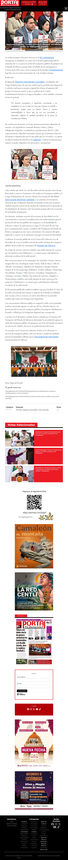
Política (24, 822)
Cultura (34, 831)
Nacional (9, 409)
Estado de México (46, 245)
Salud (24, 843)
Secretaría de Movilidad (46, 336)
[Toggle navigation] (66, 8)
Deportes (43, 847)
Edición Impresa (11, 824)
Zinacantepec (44, 830)
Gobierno (24, 824)
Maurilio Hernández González (30, 82)
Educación (24, 841)
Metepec (44, 828)
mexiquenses (56, 70)
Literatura (34, 833)
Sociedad (24, 831)
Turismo (34, 847)
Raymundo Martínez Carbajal (19, 199)
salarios (37, 139)
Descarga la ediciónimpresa (29, 3)
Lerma (43, 831)
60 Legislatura (47, 57)
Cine (34, 835)
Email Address (21, 677)
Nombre (19, 683)
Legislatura (24, 830)
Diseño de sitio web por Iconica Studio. (49, 855)
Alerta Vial (43, 849)
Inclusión (34, 826)
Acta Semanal (11, 826)
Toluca (43, 826)
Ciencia (34, 845)
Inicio (11, 822)
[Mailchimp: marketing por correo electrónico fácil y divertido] (21, 695)
